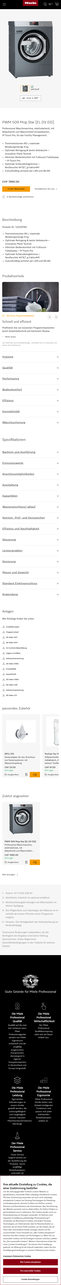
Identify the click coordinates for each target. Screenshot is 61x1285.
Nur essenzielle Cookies (30, 1271)
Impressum (7, 1256)
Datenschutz (18, 1256)
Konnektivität (11, 411)
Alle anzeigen (8, 875)
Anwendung (10, 594)
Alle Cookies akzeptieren (30, 1262)
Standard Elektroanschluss (19, 583)
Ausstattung (10, 485)
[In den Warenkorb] (35, 774)
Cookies (27, 1256)
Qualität (7, 367)
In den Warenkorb (16, 189)
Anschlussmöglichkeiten (18, 474)
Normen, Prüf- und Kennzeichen (23, 518)
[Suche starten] (45, 4)
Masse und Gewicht (15, 572)
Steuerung (9, 539)
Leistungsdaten (12, 550)
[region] (30, 1230)
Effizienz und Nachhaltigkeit (20, 528)
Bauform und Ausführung (19, 452)
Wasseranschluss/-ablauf (19, 507)
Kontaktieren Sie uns (45, 189)
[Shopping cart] (57, 4)
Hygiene (7, 357)
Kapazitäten (10, 496)
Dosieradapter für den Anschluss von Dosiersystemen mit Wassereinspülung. (20, 760)
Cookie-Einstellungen (30, 1279)
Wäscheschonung (13, 422)
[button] (10, 4)
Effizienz (8, 400)
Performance (10, 378)
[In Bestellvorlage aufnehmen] (26, 774)
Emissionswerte (12, 463)
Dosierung (9, 561)
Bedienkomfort (12, 389)
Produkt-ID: (8, 227)
